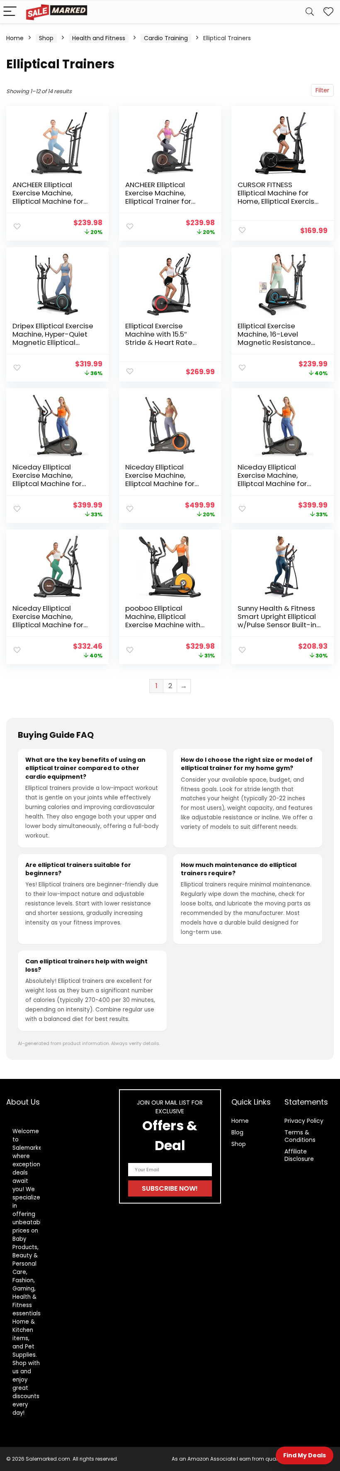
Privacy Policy (303, 1121)
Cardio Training (166, 38)
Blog (237, 1132)
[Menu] (10, 12)
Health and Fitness (98, 38)
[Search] (310, 12)
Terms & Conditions (300, 1136)
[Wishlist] (328, 12)
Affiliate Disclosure (299, 1155)
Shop (46, 38)
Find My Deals (304, 1455)
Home (15, 38)
